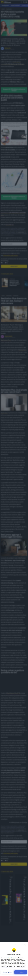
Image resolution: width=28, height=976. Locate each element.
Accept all (20, 972)
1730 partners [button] (10, 957)
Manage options (7, 972)
